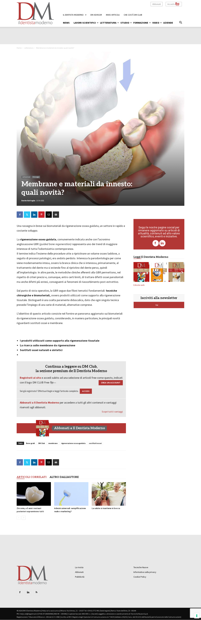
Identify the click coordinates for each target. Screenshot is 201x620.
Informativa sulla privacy (144, 572)
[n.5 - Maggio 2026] (176, 272)
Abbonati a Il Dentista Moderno (39, 402)
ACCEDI (86, 391)
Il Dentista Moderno (73, 14)
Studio (124, 22)
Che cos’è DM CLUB (133, 14)
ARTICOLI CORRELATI (31, 477)
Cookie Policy (139, 576)
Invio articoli (113, 14)
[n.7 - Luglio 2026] (42, 428)
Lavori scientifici (85, 22)
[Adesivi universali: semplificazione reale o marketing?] (71, 494)
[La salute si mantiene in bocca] (109, 494)
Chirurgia (36, 177)
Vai (157, 305)
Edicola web (139, 285)
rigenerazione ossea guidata (73, 443)
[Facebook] (155, 243)
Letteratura (108, 22)
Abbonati (156, 4)
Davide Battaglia (28, 200)
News (66, 22)
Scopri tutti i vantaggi (112, 411)
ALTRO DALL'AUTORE (64, 477)
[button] (180, 23)
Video (155, 22)
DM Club (41, 443)
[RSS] (36, 592)
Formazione (140, 22)
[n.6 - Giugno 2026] (159, 272)
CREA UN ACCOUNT (110, 383)
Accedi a (171, 4)
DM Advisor (96, 14)
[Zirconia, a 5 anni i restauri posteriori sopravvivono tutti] (34, 494)
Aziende (168, 22)
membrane (53, 443)
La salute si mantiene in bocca (106, 508)
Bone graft (30, 443)
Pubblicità (79, 576)
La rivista (79, 567)
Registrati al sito (30, 377)
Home (19, 48)
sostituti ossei (95, 443)
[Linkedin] (162, 243)
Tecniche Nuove (140, 567)
